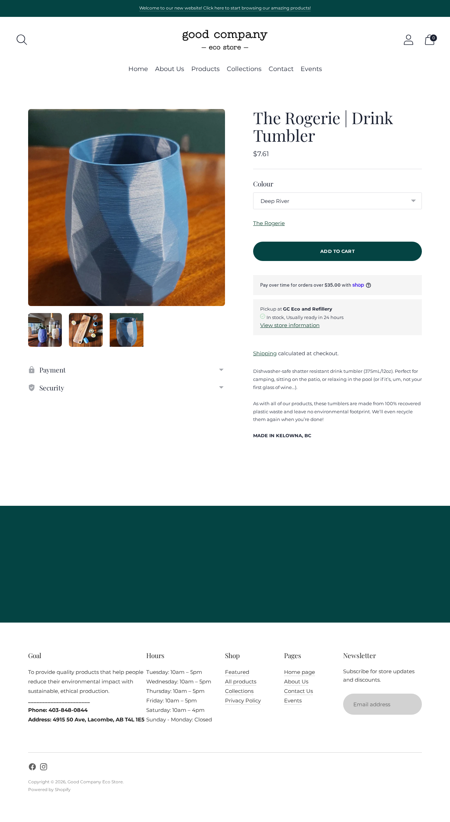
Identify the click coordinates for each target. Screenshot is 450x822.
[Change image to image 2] (86, 330)
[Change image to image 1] (45, 330)
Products (205, 69)
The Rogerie (269, 223)
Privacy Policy (243, 700)
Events (311, 69)
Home (138, 69)
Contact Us (298, 691)
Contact (281, 69)
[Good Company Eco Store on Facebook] (32, 768)
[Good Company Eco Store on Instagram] (43, 768)
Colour (263, 183)
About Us (169, 69)
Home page (299, 672)
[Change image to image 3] (126, 330)
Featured (237, 672)
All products (240, 681)
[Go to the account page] (408, 40)
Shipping (265, 353)
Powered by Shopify (49, 789)
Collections (244, 69)
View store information (290, 325)
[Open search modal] (22, 40)
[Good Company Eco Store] (225, 40)
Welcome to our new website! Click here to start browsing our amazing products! (225, 8)
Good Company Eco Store (95, 781)
